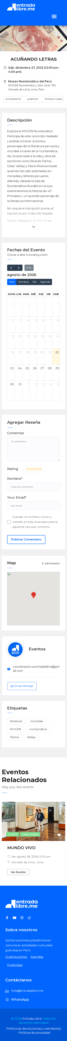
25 (27, 368)
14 (50, 336)
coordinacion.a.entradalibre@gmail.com (36, 668)
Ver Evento (18, 872)
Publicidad (15, 965)
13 (42, 336)
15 (57, 336)
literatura (16, 721)
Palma (14, 737)
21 (50, 352)
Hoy (29, 267)
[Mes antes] (11, 268)
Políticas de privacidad (34, 1032)
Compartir (14, 99)
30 (42, 304)
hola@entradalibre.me (27, 990)
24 (19, 368)
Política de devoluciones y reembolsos (33, 1028)
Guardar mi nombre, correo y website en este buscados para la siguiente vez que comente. (35, 522)
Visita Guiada (30, 834)
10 (19, 336)
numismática (38, 729)
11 (28, 336)
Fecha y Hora (54, 99)
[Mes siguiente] (19, 268)
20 (42, 352)
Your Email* (16, 498)
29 (34, 304)
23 (12, 368)
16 (12, 352)
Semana (23, 281)
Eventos (37, 649)
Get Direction (52, 563)
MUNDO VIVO (21, 847)
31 (50, 304)
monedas (36, 721)
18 (27, 352)
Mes (11, 281)
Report (34, 99)
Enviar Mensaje (23, 686)
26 (12, 304)
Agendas (37, 957)
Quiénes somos (16, 957)
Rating (12, 469)
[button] (54, 16)
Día (34, 281)
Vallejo (31, 737)
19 (35, 352)
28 (27, 304)
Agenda (45, 281)
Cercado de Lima (23, 862)
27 (19, 304)
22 (57, 352)
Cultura (12, 834)
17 (20, 352)
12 (35, 336)
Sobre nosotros (21, 929)
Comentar (15, 433)
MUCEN (15, 729)
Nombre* (15, 479)
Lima (40, 862)
